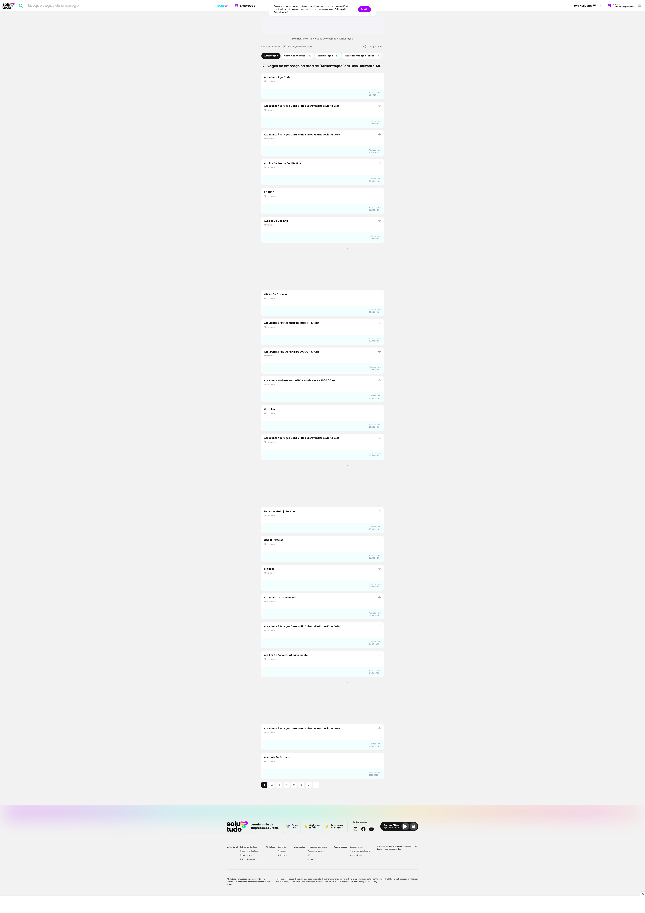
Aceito (365, 9)
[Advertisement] (322, 26)
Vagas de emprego (325, 38)
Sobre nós (282, 847)
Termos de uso (246, 855)
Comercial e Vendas (297, 55)
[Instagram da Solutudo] (355, 829)
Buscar (222, 6)
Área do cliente (356, 855)
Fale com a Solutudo (248, 847)
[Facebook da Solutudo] (363, 829)
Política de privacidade (249, 859)
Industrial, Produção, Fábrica (362, 55)
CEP (309, 855)
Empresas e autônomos (317, 847)
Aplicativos (282, 855)
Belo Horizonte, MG (302, 38)
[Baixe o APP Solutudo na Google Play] (405, 826)
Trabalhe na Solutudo (249, 851)
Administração (327, 55)
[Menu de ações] (639, 6)
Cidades (311, 859)
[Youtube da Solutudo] (371, 829)
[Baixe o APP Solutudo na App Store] (413, 826)
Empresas (245, 6)
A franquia (282, 851)
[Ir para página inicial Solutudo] (9, 6)
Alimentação (346, 38)
